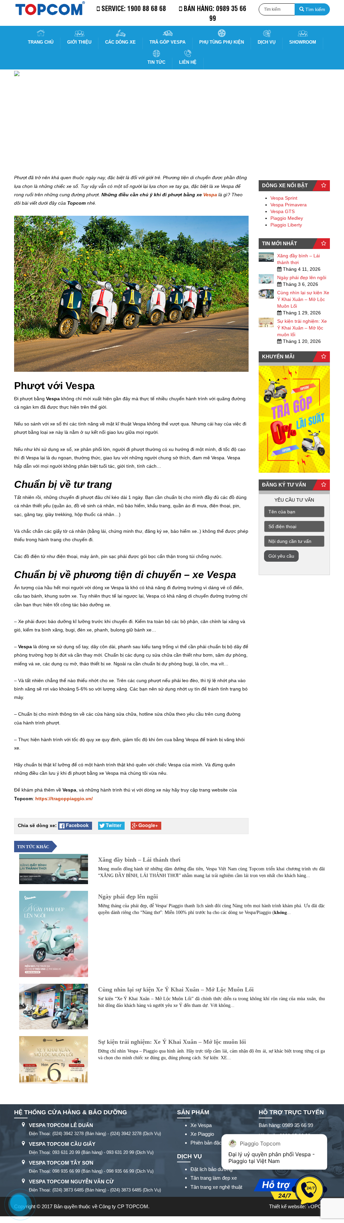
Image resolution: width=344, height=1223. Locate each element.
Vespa (210, 194)
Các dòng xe (120, 42)
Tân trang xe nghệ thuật (216, 1187)
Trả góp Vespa (167, 42)
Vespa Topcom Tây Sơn (61, 1163)
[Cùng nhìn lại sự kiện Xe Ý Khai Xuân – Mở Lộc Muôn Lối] (266, 293)
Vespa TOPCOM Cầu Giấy (62, 1144)
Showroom (302, 42)
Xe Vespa (201, 1125)
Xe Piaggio (202, 1134)
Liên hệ (188, 62)
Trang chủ (40, 42)
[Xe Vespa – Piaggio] (50, 8)
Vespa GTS (282, 211)
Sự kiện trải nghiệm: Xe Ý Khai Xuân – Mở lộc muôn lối (302, 327)
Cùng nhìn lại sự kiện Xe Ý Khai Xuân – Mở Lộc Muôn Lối (303, 299)
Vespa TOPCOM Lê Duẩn (61, 1125)
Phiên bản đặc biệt (210, 1142)
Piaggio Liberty (286, 224)
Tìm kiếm (314, 9)
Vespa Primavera (288, 204)
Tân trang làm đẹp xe (213, 1178)
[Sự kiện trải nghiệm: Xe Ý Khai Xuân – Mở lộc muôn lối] (266, 322)
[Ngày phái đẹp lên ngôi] (266, 278)
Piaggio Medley (286, 218)
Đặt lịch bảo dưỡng (211, 1169)
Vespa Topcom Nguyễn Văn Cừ (71, 1181)
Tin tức (156, 62)
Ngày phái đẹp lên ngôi (301, 277)
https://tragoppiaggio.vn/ (64, 798)
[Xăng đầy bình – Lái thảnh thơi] (266, 256)
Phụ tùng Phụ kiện (221, 42)
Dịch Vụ (266, 42)
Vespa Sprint (283, 198)
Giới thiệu (79, 42)
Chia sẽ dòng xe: (37, 825)
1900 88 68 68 (146, 8)
